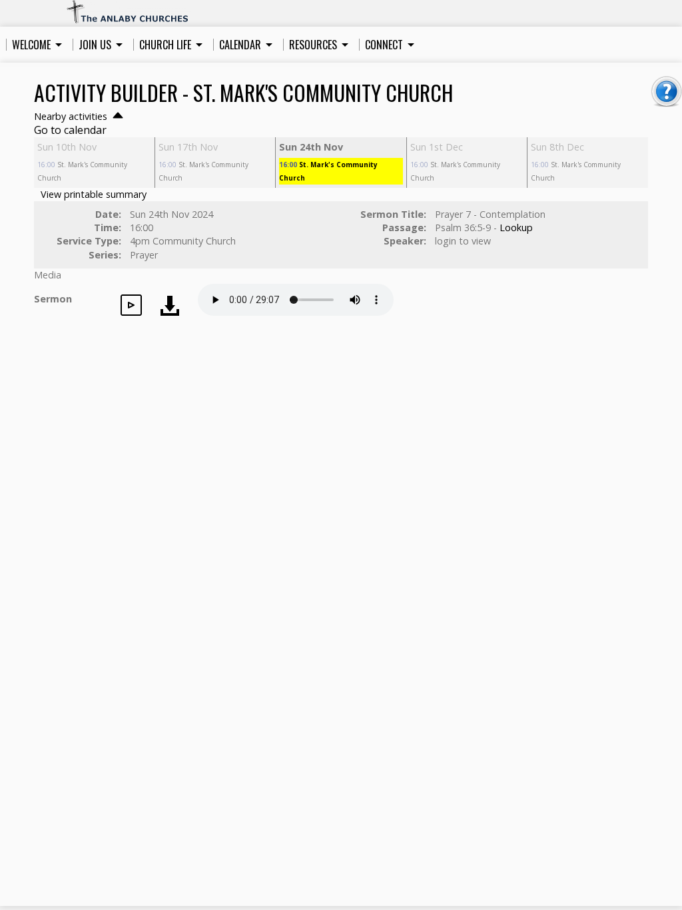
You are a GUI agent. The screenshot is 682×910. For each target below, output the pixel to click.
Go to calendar (70, 130)
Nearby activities (72, 116)
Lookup (516, 227)
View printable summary (94, 194)
